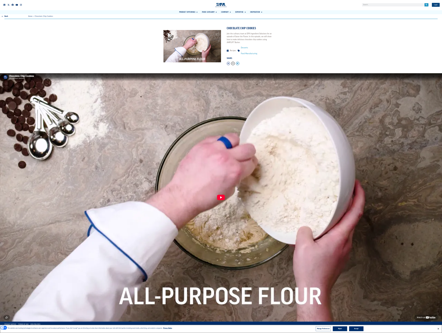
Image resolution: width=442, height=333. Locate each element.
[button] (188, 12)
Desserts (244, 48)
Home (30, 16)
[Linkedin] (4, 5)
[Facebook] (13, 5)
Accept (356, 328)
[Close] (438, 328)
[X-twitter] (8, 5)
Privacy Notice (10, 324)
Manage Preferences (323, 328)
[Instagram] (21, 5)
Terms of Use (23, 324)
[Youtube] (17, 5)
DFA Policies (35, 324)
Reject (340, 328)
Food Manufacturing (249, 54)
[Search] (426, 4)
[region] (221, 329)
